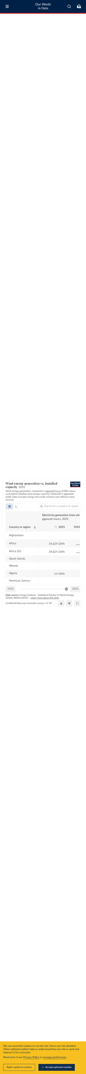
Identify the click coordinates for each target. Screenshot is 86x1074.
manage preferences (54, 1057)
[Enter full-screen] (77, 603)
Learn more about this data (45, 598)
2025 (75, 589)
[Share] (69, 603)
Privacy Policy (31, 1057)
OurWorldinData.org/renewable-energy (25, 603)
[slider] (66, 589)
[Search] (69, 6)
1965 (10, 589)
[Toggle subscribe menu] (79, 6)
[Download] (61, 603)
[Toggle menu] (7, 6)
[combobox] (69, 6)
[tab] (9, 506)
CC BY (49, 603)
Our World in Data (43, 6)
